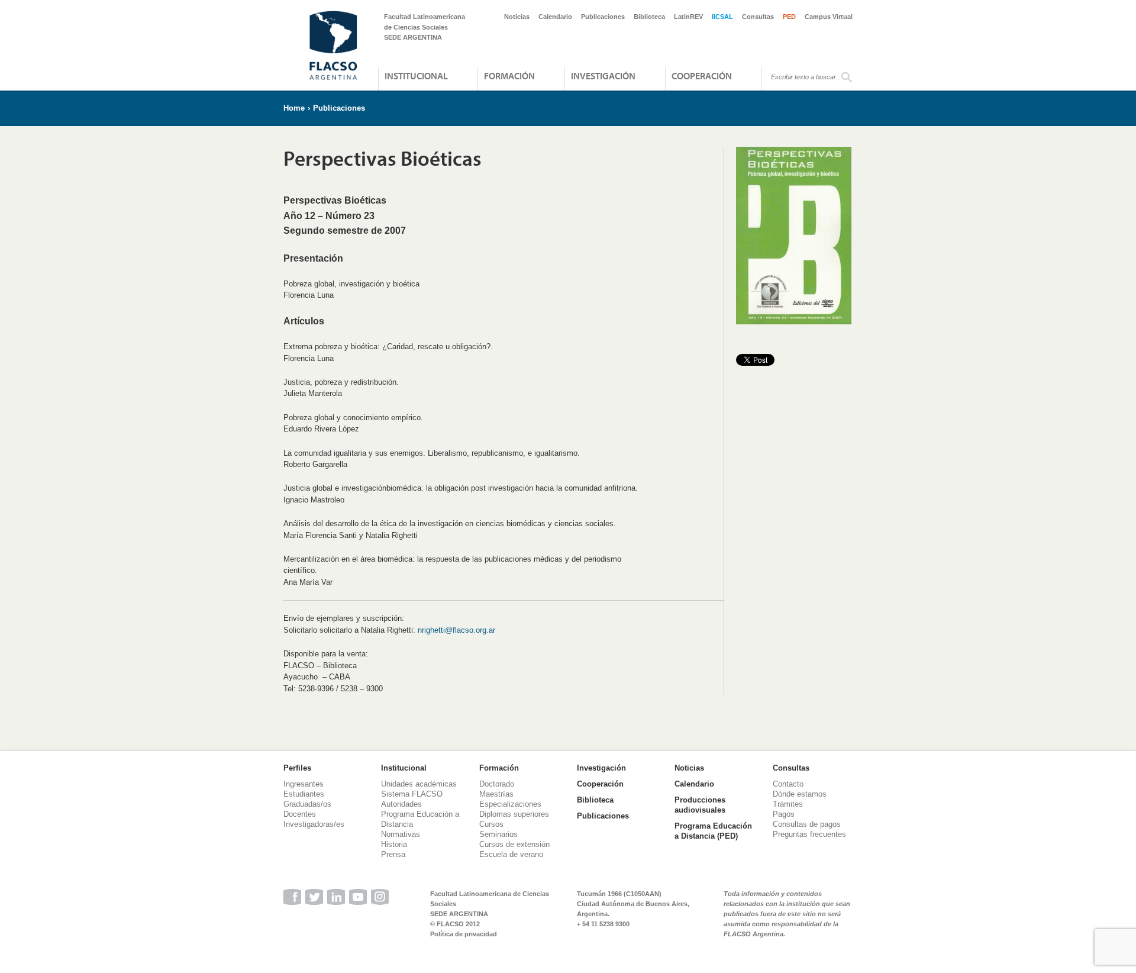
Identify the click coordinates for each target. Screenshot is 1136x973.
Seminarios (498, 834)
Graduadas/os (307, 804)
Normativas (400, 834)
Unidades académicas (419, 783)
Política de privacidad (463, 933)
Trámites (788, 804)
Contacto (788, 783)
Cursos (491, 824)
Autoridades (401, 804)
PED (789, 16)
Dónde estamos (800, 794)
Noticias (517, 16)
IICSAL (722, 16)
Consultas (758, 16)
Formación (509, 76)
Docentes (299, 814)
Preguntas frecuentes (809, 834)
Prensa (393, 854)
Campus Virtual (829, 16)
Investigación (603, 76)
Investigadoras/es (313, 824)
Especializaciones (510, 804)
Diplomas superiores (514, 814)
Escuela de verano (511, 854)
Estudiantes (303, 794)
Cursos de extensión (514, 844)
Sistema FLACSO (412, 794)
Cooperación (702, 76)
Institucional (416, 76)
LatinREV (688, 16)
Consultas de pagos (807, 824)
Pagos (784, 814)
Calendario (555, 16)
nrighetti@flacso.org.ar (456, 630)
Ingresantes (303, 783)
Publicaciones (603, 16)
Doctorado (496, 783)
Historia (394, 844)
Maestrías (496, 794)
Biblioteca (649, 16)
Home (294, 108)
